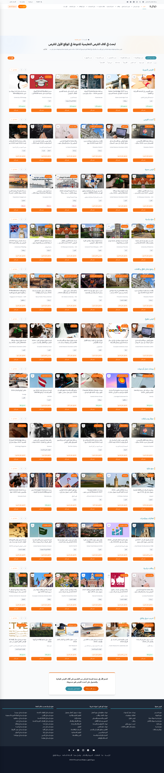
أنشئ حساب (22, 6)
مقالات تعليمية (102, 6)
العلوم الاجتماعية (76, 732)
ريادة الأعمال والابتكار (75, 721)
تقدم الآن (143, 110)
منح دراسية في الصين (47, 735)
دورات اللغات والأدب (102, 715)
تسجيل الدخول (12, 6)
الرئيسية (107, 755)
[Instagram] (137, 2)
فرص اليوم (149, 62)
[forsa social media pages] (93, 750)
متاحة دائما (117, 62)
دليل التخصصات (91, 6)
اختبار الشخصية (110, 6)
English (38, 2)
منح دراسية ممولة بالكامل (154, 721)
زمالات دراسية (73, 126)
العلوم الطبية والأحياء (75, 715)
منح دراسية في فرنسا (21, 727)
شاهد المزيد (15, 70)
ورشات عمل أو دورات (146, 368)
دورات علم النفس (103, 727)
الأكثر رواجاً (125, 62)
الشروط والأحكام (88, 755)
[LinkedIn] (133, 2)
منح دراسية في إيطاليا (21, 724)
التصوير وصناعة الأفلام (101, 721)
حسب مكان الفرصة (125, 58)
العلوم (79, 727)
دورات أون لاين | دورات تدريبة (99, 706)
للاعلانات (97, 755)
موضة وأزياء (77, 718)
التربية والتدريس (103, 732)
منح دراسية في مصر (48, 727)
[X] (140, 2)
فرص (144, 6)
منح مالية (150, 468)
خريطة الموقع (57, 755)
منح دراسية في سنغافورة (20, 718)
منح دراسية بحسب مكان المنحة (44, 706)
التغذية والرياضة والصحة (100, 735)
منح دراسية (150, 77)
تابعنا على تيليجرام (74, 688)
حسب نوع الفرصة (139, 58)
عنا (102, 755)
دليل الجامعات (72, 6)
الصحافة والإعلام (103, 738)
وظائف (118, 6)
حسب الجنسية (100, 58)
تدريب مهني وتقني (147, 618)
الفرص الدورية (148, 69)
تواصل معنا (22, 2)
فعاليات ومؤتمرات (147, 518)
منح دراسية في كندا (48, 724)
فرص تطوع (124, 126)
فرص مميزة (149, 169)
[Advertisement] (82, 768)
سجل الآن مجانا (91, 688)
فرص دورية (141, 62)
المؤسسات (65, 6)
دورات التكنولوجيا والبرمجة (100, 724)
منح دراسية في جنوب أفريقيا (19, 729)
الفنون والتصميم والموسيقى (100, 718)
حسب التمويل (88, 58)
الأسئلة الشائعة (67, 755)
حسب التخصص (112, 58)
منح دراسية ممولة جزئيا (155, 718)
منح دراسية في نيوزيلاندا (20, 735)
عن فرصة (30, 2)
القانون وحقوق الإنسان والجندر (99, 729)
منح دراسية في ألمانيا (48, 729)
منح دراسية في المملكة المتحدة (45, 718)
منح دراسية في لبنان (21, 721)
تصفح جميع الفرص (150, 58)
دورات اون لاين (136, 6)
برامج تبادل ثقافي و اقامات (96, 126)
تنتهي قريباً (110, 62)
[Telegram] (130, 2)
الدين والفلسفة (77, 735)
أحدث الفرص (133, 62)
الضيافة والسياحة (76, 724)
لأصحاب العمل (13, 2)
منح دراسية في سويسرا (21, 712)
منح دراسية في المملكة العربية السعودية (16, 715)
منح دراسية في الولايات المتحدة (45, 712)
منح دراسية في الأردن (47, 715)
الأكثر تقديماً (102, 62)
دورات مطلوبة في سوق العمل (99, 712)
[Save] (134, 77)
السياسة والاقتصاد (76, 729)
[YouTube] (127, 2)
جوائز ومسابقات (98, 77)
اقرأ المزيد (45, 49)
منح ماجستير (158, 712)
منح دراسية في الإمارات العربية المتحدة (43, 721)
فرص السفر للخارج (126, 6)
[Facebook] (143, 2)
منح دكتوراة (158, 715)
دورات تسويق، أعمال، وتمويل (73, 712)
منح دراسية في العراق (21, 732)
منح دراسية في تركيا (48, 732)
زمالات (133, 721)
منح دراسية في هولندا (47, 738)
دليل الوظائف (82, 6)
